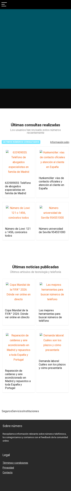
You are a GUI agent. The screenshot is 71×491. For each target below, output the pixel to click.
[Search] (66, 4)
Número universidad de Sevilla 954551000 (52, 230)
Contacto (8, 472)
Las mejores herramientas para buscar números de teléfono (50, 315)
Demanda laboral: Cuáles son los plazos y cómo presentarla (52, 364)
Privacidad (8, 467)
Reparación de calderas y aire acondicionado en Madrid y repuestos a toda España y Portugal (18, 379)
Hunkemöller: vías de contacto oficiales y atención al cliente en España (51, 183)
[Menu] (4, 4)
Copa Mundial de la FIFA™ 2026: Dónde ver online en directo (17, 314)
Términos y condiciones (15, 462)
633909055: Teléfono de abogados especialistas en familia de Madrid (18, 188)
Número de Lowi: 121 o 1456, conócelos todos (18, 232)
